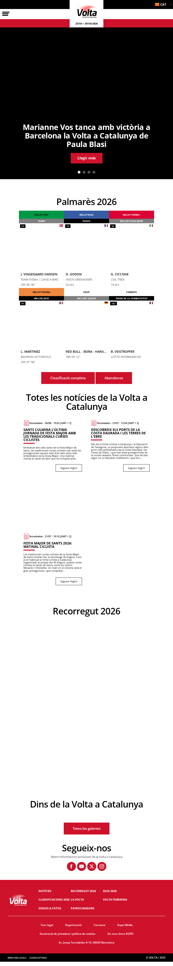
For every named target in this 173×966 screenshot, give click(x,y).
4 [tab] (94, 172)
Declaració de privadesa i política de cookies (68, 934)
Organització (73, 925)
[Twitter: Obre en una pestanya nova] (91, 866)
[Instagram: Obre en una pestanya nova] (101, 866)
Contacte (99, 925)
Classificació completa (68, 378)
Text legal (47, 925)
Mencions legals (17, 957)
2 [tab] (84, 172)
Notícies (45, 891)
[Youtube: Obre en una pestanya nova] (81, 866)
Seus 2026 (110, 891)
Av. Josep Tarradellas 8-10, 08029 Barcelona (86, 942)
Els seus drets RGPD (120, 934)
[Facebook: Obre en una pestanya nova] (71, 866)
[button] (161, 4)
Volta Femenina (115, 899)
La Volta (77, 899)
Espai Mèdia (125, 925)
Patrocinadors (82, 908)
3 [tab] (89, 172)
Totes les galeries (86, 828)
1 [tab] (79, 172)
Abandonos (114, 378)
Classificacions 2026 (54, 899)
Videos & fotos (50, 908)
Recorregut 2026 (83, 891)
